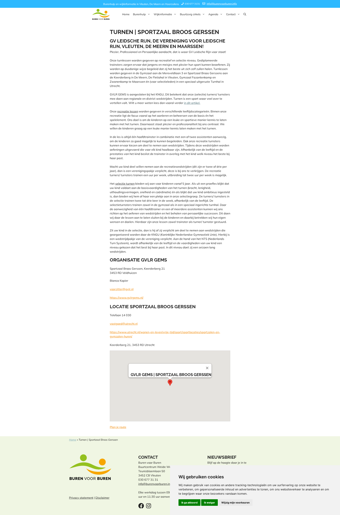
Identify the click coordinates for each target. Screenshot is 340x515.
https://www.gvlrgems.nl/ (126, 297)
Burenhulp (139, 14)
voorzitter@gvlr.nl (122, 289)
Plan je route (118, 427)
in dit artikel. (192, 103)
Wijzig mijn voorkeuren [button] (235, 502)
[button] (245, 14)
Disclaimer (102, 497)
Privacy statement (81, 497)
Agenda (213, 14)
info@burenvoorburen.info (222, 3)
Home (125, 14)
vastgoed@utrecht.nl (124, 323)
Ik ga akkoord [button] (189, 502)
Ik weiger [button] (209, 502)
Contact (231, 14)
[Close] (207, 368)
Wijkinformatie (163, 14)
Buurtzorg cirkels (190, 14)
